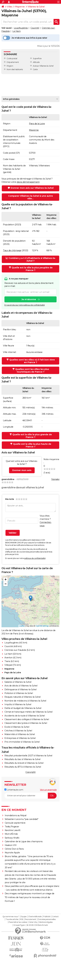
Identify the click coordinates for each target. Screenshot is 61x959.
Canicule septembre (15, 823)
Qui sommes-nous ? (11, 917)
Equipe (24, 917)
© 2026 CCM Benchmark (37, 925)
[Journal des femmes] (15, 938)
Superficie (37, 58)
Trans (7, 661)
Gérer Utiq (33, 922)
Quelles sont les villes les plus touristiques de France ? (32, 370)
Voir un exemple (48, 789)
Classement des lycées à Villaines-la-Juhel (25, 723)
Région (10, 66)
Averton (8, 657)
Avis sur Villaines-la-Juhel (43, 66)
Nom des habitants (15, 69)
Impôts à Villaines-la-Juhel (17, 704)
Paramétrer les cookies (18, 922)
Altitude (36, 62)
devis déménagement (28, 182)
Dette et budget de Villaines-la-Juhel (22, 708)
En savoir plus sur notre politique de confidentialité (24, 305)
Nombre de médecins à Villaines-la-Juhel (25, 700)
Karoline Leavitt (12, 830)
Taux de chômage (12, 250)
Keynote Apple (12, 852)
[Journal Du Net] (15, 944)
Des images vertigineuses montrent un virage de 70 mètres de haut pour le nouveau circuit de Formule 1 (29, 897)
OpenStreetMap (42, 626)
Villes (9, 6)
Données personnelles (47, 919)
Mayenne (20, 6)
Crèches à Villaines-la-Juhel (18, 730)
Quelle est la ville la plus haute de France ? (32, 445)
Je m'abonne (28, 299)
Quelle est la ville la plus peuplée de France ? (32, 269)
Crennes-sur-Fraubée (15, 650)
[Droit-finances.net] (45, 944)
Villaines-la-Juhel (36, 6)
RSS (21, 919)
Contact (55, 917)
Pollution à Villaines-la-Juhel (18, 693)
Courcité (34, 28)
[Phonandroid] (45, 956)
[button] (30, 598)
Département (13, 62)
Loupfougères (21, 28)
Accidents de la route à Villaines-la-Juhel (24, 715)
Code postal (12, 58)
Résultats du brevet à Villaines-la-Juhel (23, 763)
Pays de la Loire (37, 123)
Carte (35, 69)
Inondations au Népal (15, 815)
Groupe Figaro (19, 925)
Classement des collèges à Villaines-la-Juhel (26, 719)
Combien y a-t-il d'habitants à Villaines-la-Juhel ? (32, 259)
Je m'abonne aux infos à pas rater (29, 38)
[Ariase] (15, 955)
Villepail (8, 665)
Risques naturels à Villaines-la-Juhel (22, 697)
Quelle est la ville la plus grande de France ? (32, 435)
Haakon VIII (11, 845)
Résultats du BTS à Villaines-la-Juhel (22, 766)
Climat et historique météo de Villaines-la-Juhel (28, 711)
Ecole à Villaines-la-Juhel (16, 727)
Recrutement (30, 919)
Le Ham (16, 31)
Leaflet (22, 626)
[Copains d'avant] (15, 950)
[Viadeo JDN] (45, 950)
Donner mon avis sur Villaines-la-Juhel (32, 188)
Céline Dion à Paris (14, 849)
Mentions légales (46, 922)
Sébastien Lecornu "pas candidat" (21, 819)
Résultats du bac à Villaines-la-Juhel (22, 759)
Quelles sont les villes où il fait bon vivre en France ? (32, 361)
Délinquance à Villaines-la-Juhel (20, 689)
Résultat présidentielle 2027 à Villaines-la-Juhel (28, 755)
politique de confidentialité (34, 558)
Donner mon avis (21, 470)
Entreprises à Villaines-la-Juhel (20, 738)
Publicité (46, 917)
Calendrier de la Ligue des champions (24, 841)
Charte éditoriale (35, 917)
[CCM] (45, 938)
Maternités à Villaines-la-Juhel (19, 734)
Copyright (30, 772)
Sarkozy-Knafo (12, 837)
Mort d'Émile (11, 834)
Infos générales (11, 99)
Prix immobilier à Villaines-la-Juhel (22, 742)
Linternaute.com (14, 789)
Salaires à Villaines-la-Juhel (17, 682)
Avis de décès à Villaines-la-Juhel (20, 685)
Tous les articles (12, 919)
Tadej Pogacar (12, 826)
